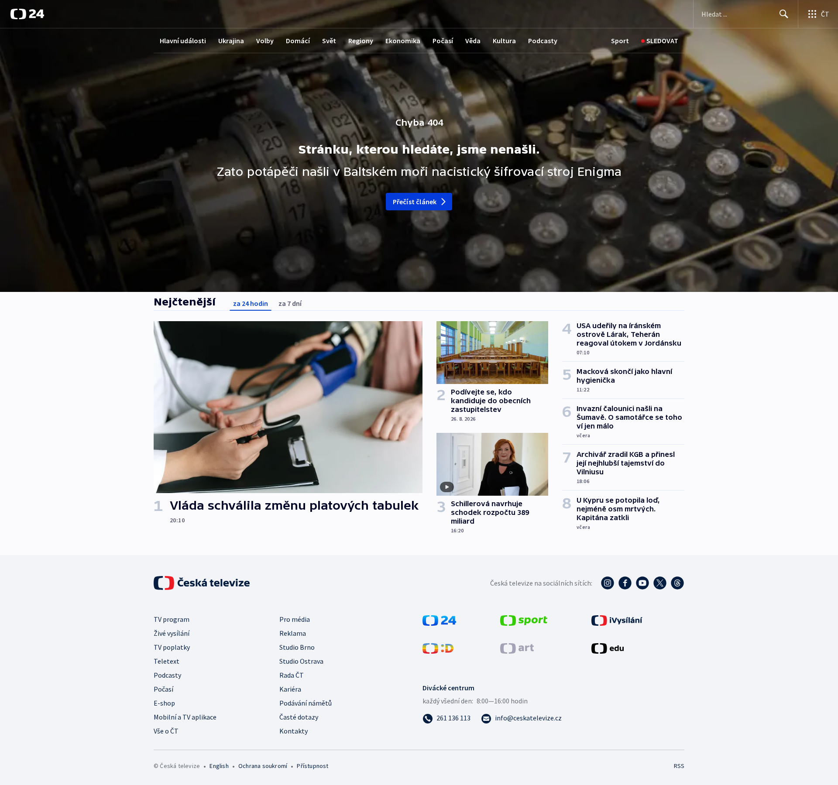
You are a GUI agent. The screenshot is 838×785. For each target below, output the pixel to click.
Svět (329, 40)
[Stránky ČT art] (517, 647)
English (219, 766)
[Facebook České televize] (625, 583)
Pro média (294, 619)
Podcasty (542, 40)
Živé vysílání (171, 633)
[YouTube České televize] (642, 583)
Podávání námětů (305, 703)
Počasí (443, 40)
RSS (679, 766)
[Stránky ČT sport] (523, 619)
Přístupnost (312, 766)
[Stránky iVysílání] (616, 619)
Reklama (292, 633)
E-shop (164, 703)
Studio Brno (297, 647)
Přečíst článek (415, 201)
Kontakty (293, 731)
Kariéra (290, 689)
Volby (265, 40)
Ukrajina (231, 40)
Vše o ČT (166, 731)
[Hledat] (784, 14)
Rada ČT (291, 675)
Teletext (166, 661)
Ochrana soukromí (262, 766)
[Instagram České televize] (608, 583)
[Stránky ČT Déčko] (437, 647)
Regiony (360, 40)
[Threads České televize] (677, 583)
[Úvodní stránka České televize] (202, 583)
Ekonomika (402, 40)
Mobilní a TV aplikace (185, 717)
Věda (473, 40)
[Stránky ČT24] (439, 619)
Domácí (298, 40)
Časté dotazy (298, 717)
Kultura (504, 40)
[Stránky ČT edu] (607, 647)
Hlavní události (183, 40)
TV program (171, 619)
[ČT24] (27, 14)
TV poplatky (172, 647)
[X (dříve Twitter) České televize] (660, 583)
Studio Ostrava (301, 661)
